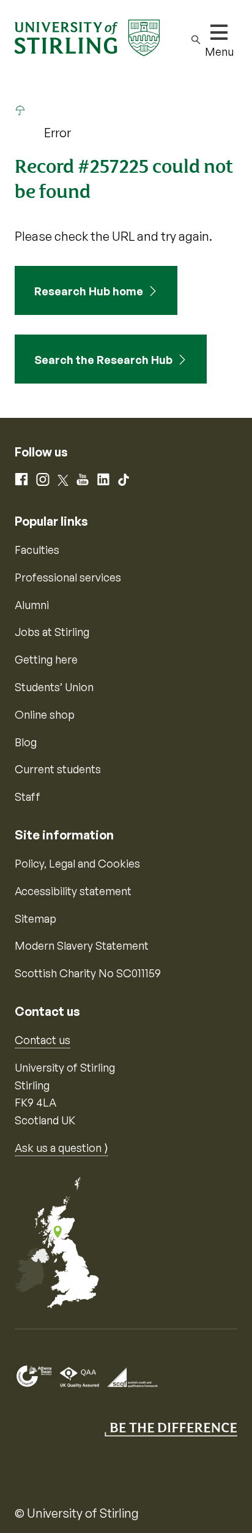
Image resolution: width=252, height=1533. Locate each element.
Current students (58, 769)
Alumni (32, 604)
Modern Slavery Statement (82, 945)
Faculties (37, 549)
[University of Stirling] (87, 37)
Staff (27, 796)
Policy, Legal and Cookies (77, 863)
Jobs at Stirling (52, 631)
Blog (26, 742)
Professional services (68, 577)
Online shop (45, 714)
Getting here (46, 659)
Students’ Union (54, 687)
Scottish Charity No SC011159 (88, 973)
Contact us (42, 1040)
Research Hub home (88, 291)
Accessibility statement (73, 891)
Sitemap (35, 918)
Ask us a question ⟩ (61, 1147)
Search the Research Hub (103, 359)
